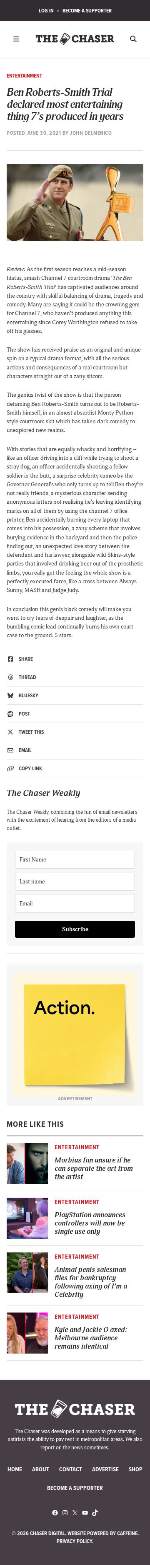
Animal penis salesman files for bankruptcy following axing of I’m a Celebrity (91, 1282)
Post (24, 714)
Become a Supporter (87, 11)
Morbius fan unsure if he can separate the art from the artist (94, 1168)
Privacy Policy (74, 1541)
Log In (46, 11)
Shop (135, 1469)
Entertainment (24, 76)
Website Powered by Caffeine (103, 1533)
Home (15, 1469)
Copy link (30, 768)
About (40, 1469)
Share (25, 659)
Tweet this (31, 732)
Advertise (105, 1469)
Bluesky (28, 695)
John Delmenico (91, 133)
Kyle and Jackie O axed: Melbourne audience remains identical (91, 1338)
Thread (27, 677)
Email (25, 750)
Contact (70, 1469)
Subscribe (75, 929)
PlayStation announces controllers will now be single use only (90, 1223)
